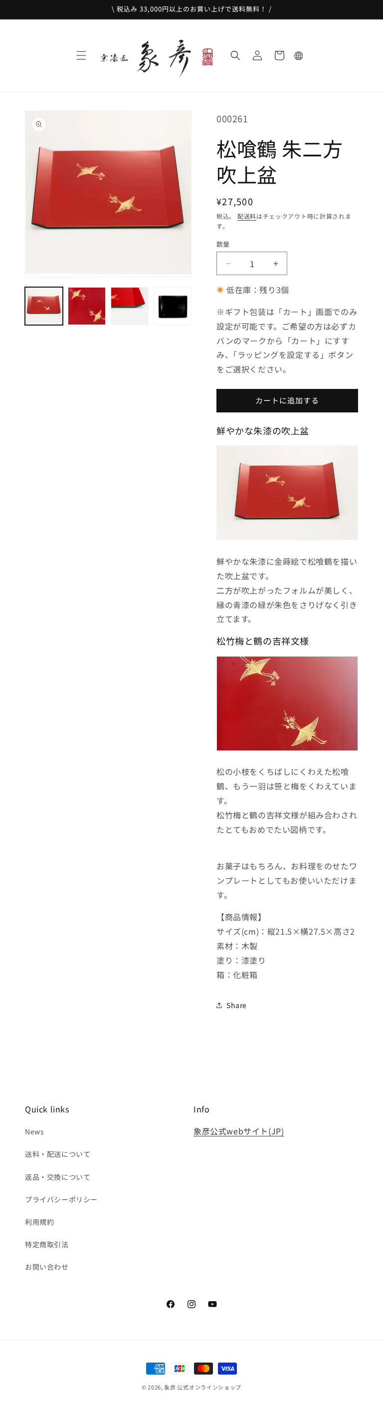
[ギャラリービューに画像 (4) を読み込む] (173, 306)
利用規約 (39, 1222)
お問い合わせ (47, 1267)
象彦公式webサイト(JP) (238, 1131)
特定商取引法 (47, 1244)
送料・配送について (57, 1154)
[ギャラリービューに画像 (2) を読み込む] (87, 306)
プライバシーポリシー (61, 1199)
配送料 (246, 216)
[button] (81, 55)
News (34, 1131)
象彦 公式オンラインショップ (202, 1387)
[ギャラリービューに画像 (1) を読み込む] (44, 306)
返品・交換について (57, 1177)
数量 (223, 244)
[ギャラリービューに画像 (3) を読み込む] (130, 306)
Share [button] (236, 1005)
